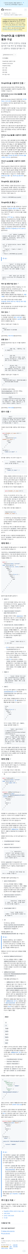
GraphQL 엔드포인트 (10, 181)
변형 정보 (4, 339)
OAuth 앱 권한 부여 (18, 175)
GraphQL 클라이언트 (13, 208)
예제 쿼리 (11, 335)
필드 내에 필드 (18, 317)
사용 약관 (15, 1245)
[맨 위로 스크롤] (24, 1251)
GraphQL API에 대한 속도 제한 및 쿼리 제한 (13, 301)
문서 (7, 647)
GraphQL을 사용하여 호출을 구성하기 (13, 14)
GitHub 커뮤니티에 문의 (9, 1231)
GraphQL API (7, 13)
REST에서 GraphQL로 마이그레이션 (15, 228)
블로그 (11, 1248)
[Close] (23, 2)
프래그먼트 (7, 1213)
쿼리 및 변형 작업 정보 (9, 284)
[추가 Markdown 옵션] (15, 54)
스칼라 (19, 319)
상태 (10, 1246)
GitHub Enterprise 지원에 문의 (11, 29)
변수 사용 (5, 411)
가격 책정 (15, 1246)
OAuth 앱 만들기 (6, 175)
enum (9, 1006)
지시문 (5, 1218)
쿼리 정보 (4, 312)
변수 (4, 1113)
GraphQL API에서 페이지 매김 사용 (14, 1211)
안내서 (13, 13)
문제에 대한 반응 (17, 1104)
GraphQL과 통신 (8, 202)
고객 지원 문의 (6, 1233)
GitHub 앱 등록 (12, 155)
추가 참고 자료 (7, 1200)
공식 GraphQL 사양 (15, 1193)
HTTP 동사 (10, 217)
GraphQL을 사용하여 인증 (12, 83)
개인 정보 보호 (4, 1246)
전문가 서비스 (4, 1248)
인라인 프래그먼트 (9, 1215)
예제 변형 (11, 407)
